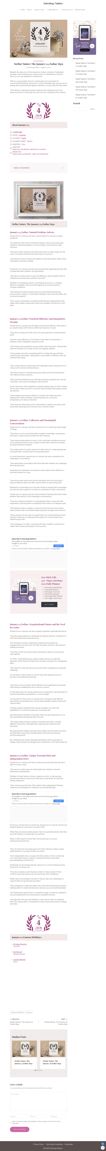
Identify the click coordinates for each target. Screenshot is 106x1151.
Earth (24, 138)
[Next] (63, 1055)
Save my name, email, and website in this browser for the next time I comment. (36, 1122)
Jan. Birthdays (38, 61)
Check (92, 109)
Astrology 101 (67, 10)
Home (23, 10)
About (29, 10)
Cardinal (22, 135)
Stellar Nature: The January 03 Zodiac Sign (21, 1021)
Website (54, 1116)
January (29, 1012)
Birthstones (80, 10)
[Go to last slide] (14, 1055)
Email (33, 1116)
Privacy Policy (38, 1144)
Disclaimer (69, 1144)
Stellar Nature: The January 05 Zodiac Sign (55, 1021)
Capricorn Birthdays (17, 1012)
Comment (15, 1094)
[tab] (35, 1070)
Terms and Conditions (54, 1144)
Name (13, 1116)
